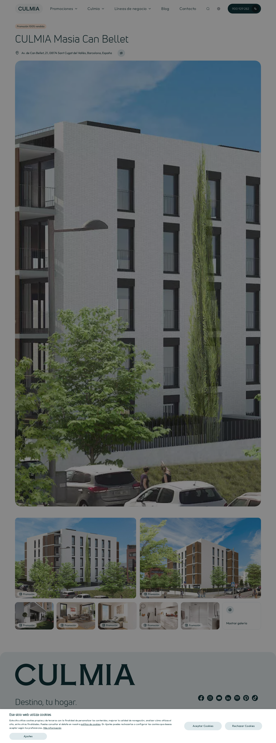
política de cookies (90, 724)
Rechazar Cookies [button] (243, 726)
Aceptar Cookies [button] (203, 726)
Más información (52, 727)
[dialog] (138, 726)
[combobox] (271, 714)
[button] (92, 735)
